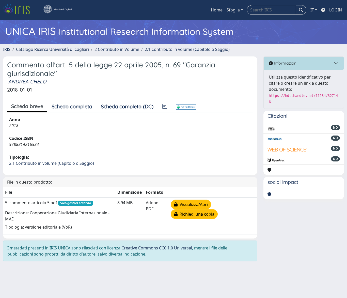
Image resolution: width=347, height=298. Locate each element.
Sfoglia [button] (233, 10)
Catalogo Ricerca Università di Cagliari (52, 49)
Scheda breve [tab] (27, 106)
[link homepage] (18, 10)
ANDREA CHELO (27, 81)
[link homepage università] (57, 10)
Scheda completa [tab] (72, 106)
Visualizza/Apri (193, 204)
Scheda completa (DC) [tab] (127, 106)
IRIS (6, 49)
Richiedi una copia (196, 214)
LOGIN (335, 10)
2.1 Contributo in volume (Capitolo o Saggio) (187, 49)
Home (217, 10)
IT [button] (312, 10)
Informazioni (285, 63)
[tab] (164, 106)
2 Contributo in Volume (116, 49)
